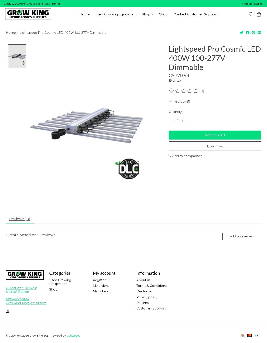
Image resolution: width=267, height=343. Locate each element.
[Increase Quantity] (182, 121)
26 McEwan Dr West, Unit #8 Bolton (22, 290)
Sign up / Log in (252, 3)
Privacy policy (146, 297)
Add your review (242, 236)
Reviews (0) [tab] (19, 219)
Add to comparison (187, 156)
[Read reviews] (184, 91)
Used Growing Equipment (116, 14)
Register (99, 280)
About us (143, 280)
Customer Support (151, 308)
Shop (53, 289)
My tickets (100, 291)
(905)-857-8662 (17, 299)
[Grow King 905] (28, 14)
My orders (100, 286)
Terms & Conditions (151, 286)
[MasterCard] (249, 336)
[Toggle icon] (251, 14)
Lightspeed (73, 335)
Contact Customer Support (196, 14)
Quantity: (175, 112)
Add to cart (215, 135)
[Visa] (256, 336)
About (164, 14)
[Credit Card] (242, 336)
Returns (142, 303)
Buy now (215, 146)
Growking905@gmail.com (26, 303)
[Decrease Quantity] (173, 121)
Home (84, 14)
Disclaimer (144, 291)
